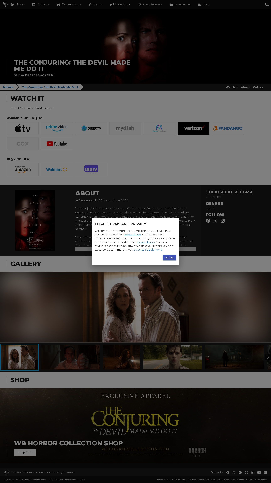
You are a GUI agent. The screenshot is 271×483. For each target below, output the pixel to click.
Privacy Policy (146, 242)
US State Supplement (147, 249)
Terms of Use (132, 234)
